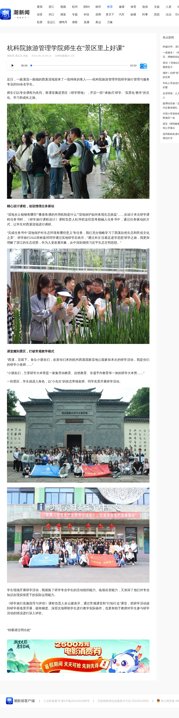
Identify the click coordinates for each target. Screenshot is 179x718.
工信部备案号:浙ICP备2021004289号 (66, 700)
